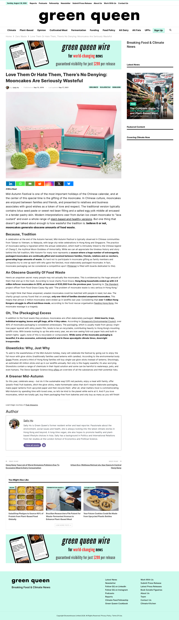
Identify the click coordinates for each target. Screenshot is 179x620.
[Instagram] (49, 183)
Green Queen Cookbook (116, 603)
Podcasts (43, 3)
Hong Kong (116, 87)
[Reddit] (39, 183)
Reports (33, 3)
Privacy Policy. (106, 616)
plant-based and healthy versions (71, 219)
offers (56, 369)
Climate (11, 30)
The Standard (111, 284)
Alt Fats (136, 30)
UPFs (147, 30)
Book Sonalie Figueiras (151, 590)
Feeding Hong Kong (103, 303)
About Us (98, 3)
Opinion (41, 30)
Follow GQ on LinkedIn (115, 586)
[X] (59, 183)
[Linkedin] (10, 183)
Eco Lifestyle (105, 87)
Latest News (111, 579)
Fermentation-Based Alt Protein (56, 487)
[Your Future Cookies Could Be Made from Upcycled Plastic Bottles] (101, 498)
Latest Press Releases (151, 586)
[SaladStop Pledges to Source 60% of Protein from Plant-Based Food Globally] (26, 498)
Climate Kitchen (148, 603)
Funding (94, 30)
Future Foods (89, 487)
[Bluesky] (68, 183)
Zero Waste (93, 87)
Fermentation (78, 30)
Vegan (11, 487)
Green (9, 359)
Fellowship (54, 3)
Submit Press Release (82, 3)
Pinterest (72, 266)
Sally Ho (28, 420)
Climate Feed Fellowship (116, 600)
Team (143, 596)
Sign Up (158, 30)
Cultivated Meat (58, 30)
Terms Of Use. (117, 616)
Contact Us (123, 3)
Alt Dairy (124, 30)
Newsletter (65, 3)
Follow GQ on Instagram (116, 590)
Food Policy (109, 30)
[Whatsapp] (20, 183)
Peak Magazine (32, 405)
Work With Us (110, 3)
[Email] (30, 183)
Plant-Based (26, 30)
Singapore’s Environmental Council (98, 321)
